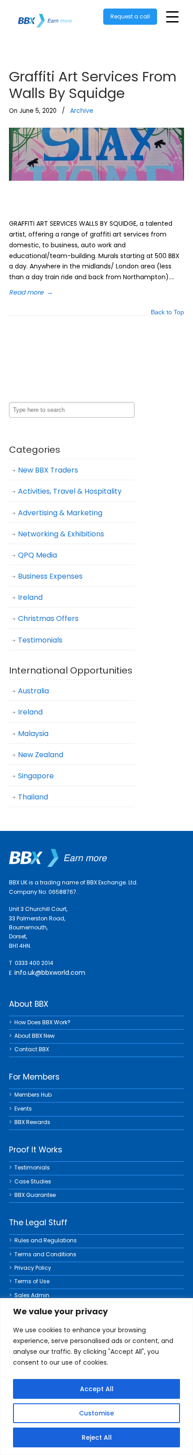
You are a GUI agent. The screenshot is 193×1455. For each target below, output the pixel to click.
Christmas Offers (48, 618)
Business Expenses (50, 576)
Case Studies (32, 1181)
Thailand (33, 797)
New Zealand (40, 755)
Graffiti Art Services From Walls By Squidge (92, 85)
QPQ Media (37, 555)
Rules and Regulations (45, 1240)
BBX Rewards (32, 1122)
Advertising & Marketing (60, 513)
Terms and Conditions (45, 1254)
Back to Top (167, 313)
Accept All (97, 1388)
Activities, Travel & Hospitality (70, 491)
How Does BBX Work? (42, 1022)
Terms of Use (31, 1281)
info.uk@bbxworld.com (49, 972)
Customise (96, 1413)
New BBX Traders (48, 470)
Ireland (30, 597)
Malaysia (33, 733)
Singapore (36, 776)
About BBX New (34, 1036)
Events (23, 1108)
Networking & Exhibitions (61, 534)
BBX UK (45, 15)
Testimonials (40, 640)
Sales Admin (31, 1295)
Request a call (130, 16)
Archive (81, 110)
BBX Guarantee (35, 1195)
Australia (33, 691)
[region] (96, 1376)
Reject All (97, 1437)
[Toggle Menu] (172, 17)
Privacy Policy (32, 1268)
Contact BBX (31, 1049)
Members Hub (33, 1094)
